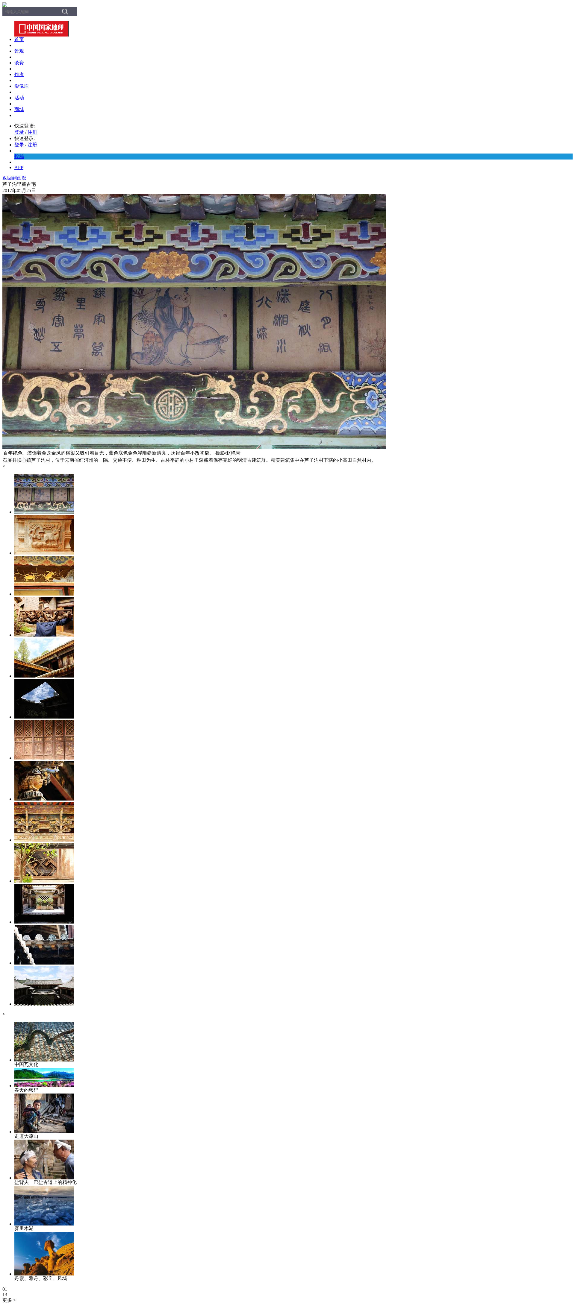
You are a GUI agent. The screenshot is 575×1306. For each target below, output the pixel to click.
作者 (19, 74)
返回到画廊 (14, 177)
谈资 (19, 62)
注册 (32, 132)
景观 (19, 51)
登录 (19, 132)
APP (18, 167)
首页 (19, 39)
